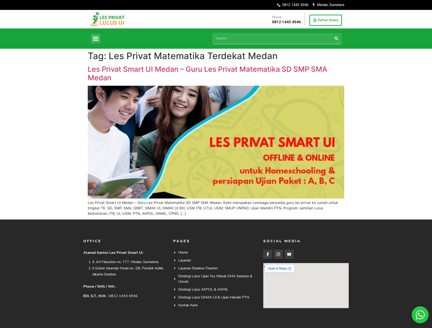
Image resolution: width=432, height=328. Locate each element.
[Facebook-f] (267, 254)
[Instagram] (278, 254)
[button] (95, 38)
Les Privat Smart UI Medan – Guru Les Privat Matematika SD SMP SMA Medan (207, 73)
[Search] (336, 38)
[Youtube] (289, 254)
